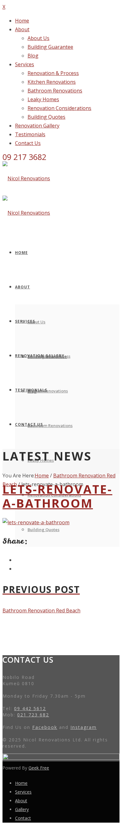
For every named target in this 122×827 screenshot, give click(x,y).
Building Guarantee (50, 46)
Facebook (44, 727)
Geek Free (38, 768)
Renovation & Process (53, 73)
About (22, 29)
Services (24, 64)
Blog (33, 55)
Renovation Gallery (37, 125)
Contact (23, 818)
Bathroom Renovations (55, 90)
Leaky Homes (43, 99)
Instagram (83, 727)
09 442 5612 (30, 708)
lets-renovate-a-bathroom (57, 496)
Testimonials (30, 134)
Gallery (22, 809)
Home (22, 20)
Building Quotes (46, 116)
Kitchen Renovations (52, 81)
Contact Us (28, 143)
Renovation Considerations (59, 108)
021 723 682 (33, 715)
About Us (38, 38)
